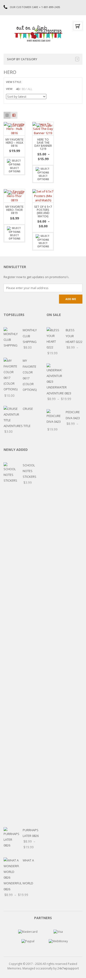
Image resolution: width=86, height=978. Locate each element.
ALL (29, 89)
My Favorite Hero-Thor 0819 (14, 210)
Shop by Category (22, 59)
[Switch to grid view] (26, 82)
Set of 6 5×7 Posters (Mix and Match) (43, 211)
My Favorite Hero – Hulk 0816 (14, 143)
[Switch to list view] (31, 82)
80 (23, 89)
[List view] (14, 115)
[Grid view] (7, 115)
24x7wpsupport (68, 968)
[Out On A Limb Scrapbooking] (38, 33)
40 (17, 89)
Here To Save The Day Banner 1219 (43, 144)
